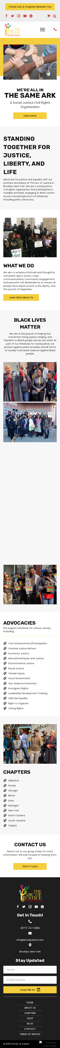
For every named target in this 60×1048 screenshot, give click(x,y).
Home (30, 1002)
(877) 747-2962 (30, 928)
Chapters (30, 1013)
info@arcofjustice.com (30, 940)
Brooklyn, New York (30, 951)
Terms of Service (30, 1034)
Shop (30, 1018)
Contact (30, 1029)
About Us (30, 1007)
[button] (30, 6)
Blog (30, 1023)
